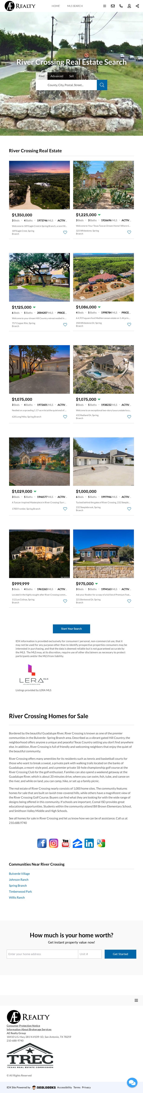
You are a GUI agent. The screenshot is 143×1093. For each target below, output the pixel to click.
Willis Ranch (17, 897)
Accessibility (64, 1087)
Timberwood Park (20, 891)
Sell (71, 76)
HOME (56, 5)
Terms (76, 1087)
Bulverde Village (19, 873)
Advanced (56, 76)
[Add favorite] (65, 232)
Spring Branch (18, 885)
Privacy (86, 1087)
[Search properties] (102, 85)
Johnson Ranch (18, 879)
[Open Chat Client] (132, 1082)
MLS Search (75, 5)
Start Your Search (71, 628)
